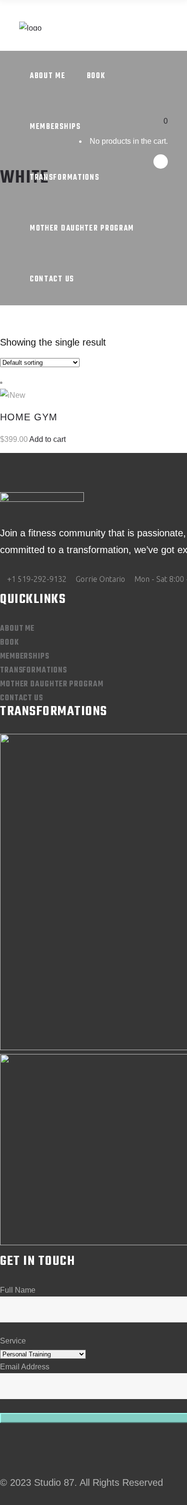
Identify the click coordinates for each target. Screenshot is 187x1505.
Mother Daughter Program (52, 684)
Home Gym (29, 417)
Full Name (17, 1290)
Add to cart (47, 439)
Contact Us (21, 698)
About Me (17, 629)
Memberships (24, 656)
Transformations (33, 670)
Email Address (24, 1367)
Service (13, 1341)
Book (9, 643)
